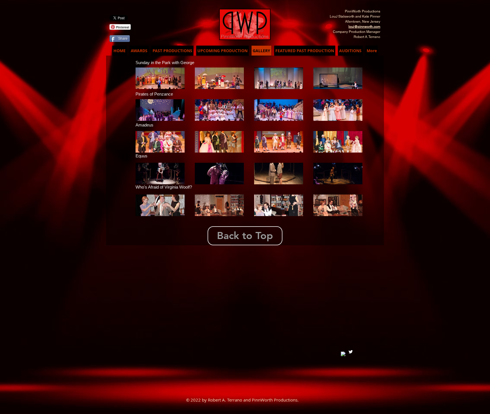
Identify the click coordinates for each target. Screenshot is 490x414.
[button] (160, 78)
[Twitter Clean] (350, 351)
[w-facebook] (343, 354)
